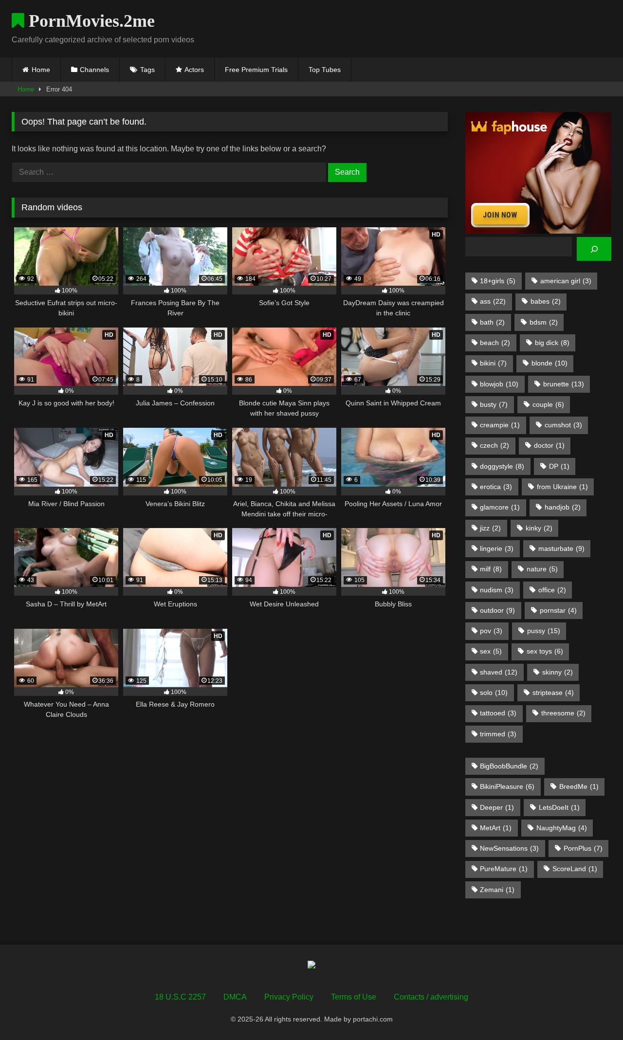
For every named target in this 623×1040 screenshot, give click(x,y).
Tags (147, 69)
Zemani (497, 890)
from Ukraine (562, 487)
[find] (594, 249)
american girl (565, 281)
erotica (496, 487)
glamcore (500, 507)
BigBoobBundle (509, 766)
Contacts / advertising (431, 997)
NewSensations (509, 848)
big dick (552, 343)
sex (491, 651)
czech (494, 445)
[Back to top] (593, 1011)
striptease (553, 692)
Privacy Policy (288, 997)
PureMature (504, 869)
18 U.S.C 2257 (180, 997)
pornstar (558, 610)
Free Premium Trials (256, 69)
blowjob (499, 384)
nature (542, 569)
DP (559, 466)
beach (495, 343)
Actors (194, 69)
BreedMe (579, 786)
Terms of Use (353, 997)
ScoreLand (574, 869)
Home (41, 69)
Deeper (497, 807)
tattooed (498, 713)
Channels (94, 69)
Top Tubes (325, 69)
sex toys (545, 651)
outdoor (497, 610)
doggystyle (502, 466)
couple (548, 404)
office (552, 590)
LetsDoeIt (559, 807)
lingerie (496, 548)
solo (494, 692)
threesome (563, 713)
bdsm (544, 322)
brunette (563, 384)
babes (546, 301)
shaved (498, 672)
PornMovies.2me (89, 21)
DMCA (235, 997)
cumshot (563, 425)
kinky (539, 528)
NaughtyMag (561, 828)
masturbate (561, 548)
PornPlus (583, 848)
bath (492, 322)
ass (493, 301)
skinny (557, 672)
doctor (549, 445)
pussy (543, 631)
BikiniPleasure (507, 786)
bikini (493, 363)
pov (491, 631)
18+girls (497, 281)
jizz (490, 528)
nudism (496, 590)
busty (494, 404)
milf (491, 569)
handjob (563, 507)
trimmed (498, 734)
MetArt (496, 828)
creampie (500, 425)
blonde (549, 363)
